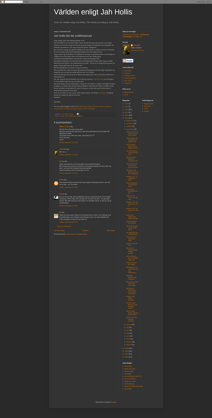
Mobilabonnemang (70, 109)
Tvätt (84, 109)
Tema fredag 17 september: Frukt (131, 238)
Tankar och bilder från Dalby (133, 386)
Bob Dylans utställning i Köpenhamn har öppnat (131, 291)
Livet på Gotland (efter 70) (133, 376)
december (130, 121)
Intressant (147, 106)
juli (127, 327)
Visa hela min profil (137, 50)
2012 (127, 112)
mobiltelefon (79, 116)
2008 (127, 351)
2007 (127, 354)
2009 (127, 348)
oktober (129, 126)
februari (129, 342)
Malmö (95, 106)
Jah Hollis (62, 149)
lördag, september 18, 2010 (68, 222)
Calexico (127, 73)
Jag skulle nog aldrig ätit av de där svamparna (132, 172)
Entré (55, 109)
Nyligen (146, 111)
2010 (127, 118)
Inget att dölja (128, 371)
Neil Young (128, 81)
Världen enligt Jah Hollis (93, 12)
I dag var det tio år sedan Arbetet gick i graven (132, 133)
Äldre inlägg (110, 230)
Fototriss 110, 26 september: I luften (131, 178)
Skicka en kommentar (64, 226)
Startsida (85, 230)
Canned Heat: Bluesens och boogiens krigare (131, 305)
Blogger (113, 402)
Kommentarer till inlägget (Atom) (76, 234)
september (130, 129)
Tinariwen (127, 83)
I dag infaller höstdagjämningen (132, 191)
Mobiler (60, 109)
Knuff (146, 109)
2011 (127, 115)
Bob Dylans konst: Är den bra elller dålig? (132, 283)
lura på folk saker (98, 79)
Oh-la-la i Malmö (129, 379)
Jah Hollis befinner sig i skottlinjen (131, 277)
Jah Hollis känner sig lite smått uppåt (132, 228)
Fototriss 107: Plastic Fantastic (130, 298)
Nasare (80, 109)
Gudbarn (89, 106)
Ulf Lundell (128, 389)
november (130, 123)
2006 (127, 357)
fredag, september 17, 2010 (68, 142)
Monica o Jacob (64, 126)
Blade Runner (129, 92)
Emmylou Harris (129, 76)
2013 (127, 109)
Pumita (61, 194)
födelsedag (72, 116)
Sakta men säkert (130, 381)
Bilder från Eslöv (129, 369)
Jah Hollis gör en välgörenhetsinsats (132, 152)
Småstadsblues (129, 384)
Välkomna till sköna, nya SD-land (132, 197)
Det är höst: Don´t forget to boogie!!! (132, 319)
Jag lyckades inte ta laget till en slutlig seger (132, 140)
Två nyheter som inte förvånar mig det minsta (132, 165)
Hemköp (108, 106)
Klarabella (127, 374)
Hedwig (62, 161)
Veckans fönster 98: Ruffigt (131, 263)
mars (128, 339)
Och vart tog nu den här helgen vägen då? (132, 258)
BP (60, 212)
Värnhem (102, 106)
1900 (126, 95)
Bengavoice (128, 366)
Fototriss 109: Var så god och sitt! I (132, 210)
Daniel (61, 180)
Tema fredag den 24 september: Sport (132, 184)
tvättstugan (102, 93)
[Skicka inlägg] (77, 114)
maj (127, 333)
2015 (127, 104)
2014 (127, 107)
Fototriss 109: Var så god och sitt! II (132, 204)
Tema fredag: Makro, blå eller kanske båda (132, 312)
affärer (62, 116)
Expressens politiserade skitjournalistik (132, 216)
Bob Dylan (127, 71)
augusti (129, 324)
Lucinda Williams (130, 78)
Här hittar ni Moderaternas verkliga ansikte (131, 250)
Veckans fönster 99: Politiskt (131, 222)
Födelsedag (82, 106)
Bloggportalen (149, 104)
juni (127, 330)
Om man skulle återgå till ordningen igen (132, 159)
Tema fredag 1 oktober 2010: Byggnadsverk (132, 146)
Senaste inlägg (59, 230)
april (128, 336)
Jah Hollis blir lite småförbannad (132, 233)
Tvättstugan (91, 109)
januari (129, 345)
